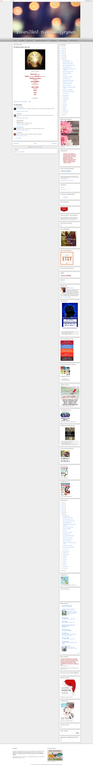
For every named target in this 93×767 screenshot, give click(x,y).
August (64, 100)
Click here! (65, 197)
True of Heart (65, 93)
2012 (63, 53)
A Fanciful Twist (65, 641)
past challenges (53, 40)
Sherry (18, 113)
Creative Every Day (66, 629)
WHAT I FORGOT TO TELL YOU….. (68, 622)
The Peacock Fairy (66, 646)
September (65, 98)
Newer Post (16, 143)
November (65, 95)
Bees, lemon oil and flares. (67, 606)
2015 (63, 48)
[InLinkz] (61, 225)
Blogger (60, 764)
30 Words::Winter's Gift (67, 83)
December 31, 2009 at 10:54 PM (22, 130)
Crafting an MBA (65, 637)
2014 (63, 50)
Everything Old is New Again (68, 80)
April (64, 107)
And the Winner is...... (67, 78)
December (65, 60)
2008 (63, 114)
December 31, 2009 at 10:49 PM (22, 124)
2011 (63, 55)
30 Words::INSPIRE (67, 73)
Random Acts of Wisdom (68, 89)
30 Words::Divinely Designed (68, 91)
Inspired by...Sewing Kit (67, 76)
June (64, 104)
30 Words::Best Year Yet (68, 61)
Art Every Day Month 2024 (67, 630)
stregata (18, 132)
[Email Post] (29, 101)
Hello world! (64, 627)
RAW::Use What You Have (68, 71)
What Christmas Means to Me (69, 65)
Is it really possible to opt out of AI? (68, 638)
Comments (64, 189)
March (64, 109)
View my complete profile (66, 297)
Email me (62, 281)
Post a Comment (18, 138)
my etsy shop (30, 40)
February (65, 111)
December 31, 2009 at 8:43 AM (22, 111)
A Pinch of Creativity (67, 85)
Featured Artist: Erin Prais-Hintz (67, 180)
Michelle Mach (65, 617)
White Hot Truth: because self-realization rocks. (68, 626)
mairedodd (19, 107)
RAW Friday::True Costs (67, 81)
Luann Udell (64, 621)
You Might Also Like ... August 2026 (68, 618)
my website (21, 40)
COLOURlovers (65, 633)
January (64, 112)
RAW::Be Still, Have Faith (68, 63)
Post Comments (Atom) (37, 146)
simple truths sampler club (41, 40)
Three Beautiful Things (67, 605)
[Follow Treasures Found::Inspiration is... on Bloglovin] (66, 171)
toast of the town (73, 40)
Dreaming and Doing (67, 67)
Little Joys (65, 75)
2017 (63, 46)
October (64, 97)
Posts (63, 187)
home (15, 40)
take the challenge (63, 40)
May (64, 105)
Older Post (54, 143)
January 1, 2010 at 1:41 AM (22, 135)
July (64, 102)
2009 (63, 58)
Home (35, 143)
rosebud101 (19, 127)
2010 (63, 57)
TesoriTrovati (70, 287)
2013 (63, 51)
